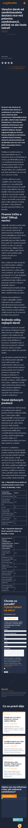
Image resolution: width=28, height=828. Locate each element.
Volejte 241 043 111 (12, 618)
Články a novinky (14, 723)
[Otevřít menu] (24, 3)
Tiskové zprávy (4, 31)
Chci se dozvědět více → (9, 796)
